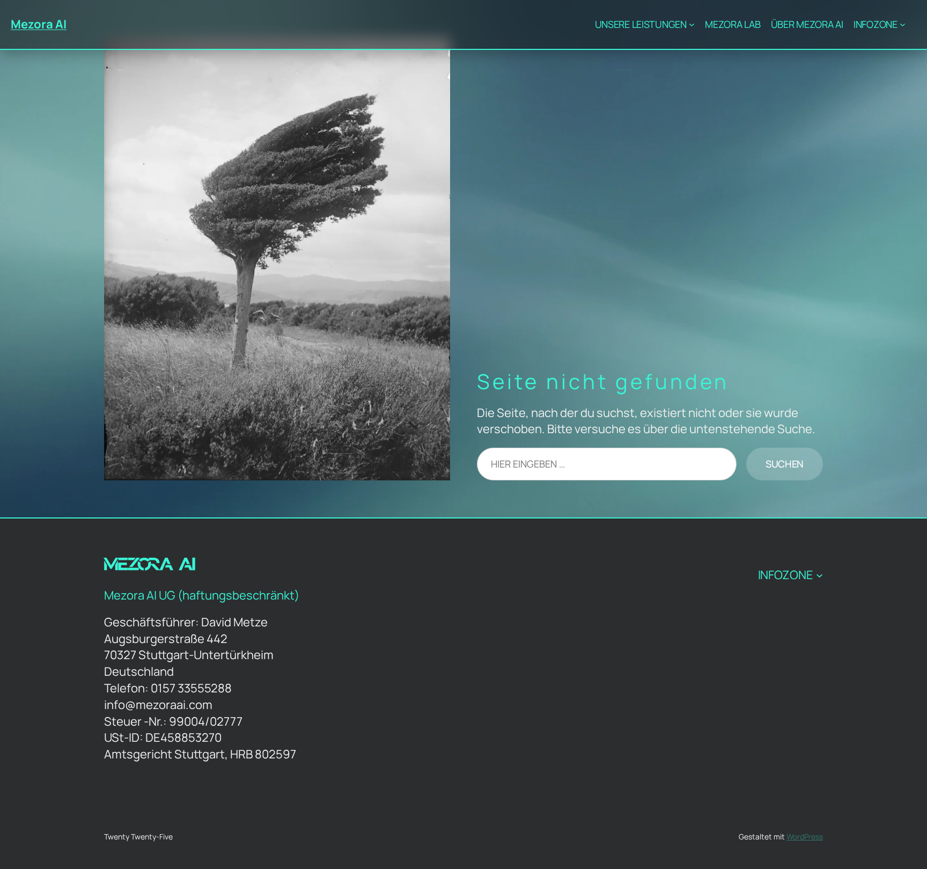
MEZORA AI (150, 566)
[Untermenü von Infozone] (903, 24)
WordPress (804, 836)
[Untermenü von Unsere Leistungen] (692, 24)
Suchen (785, 463)
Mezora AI (39, 24)
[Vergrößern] (436, 51)
